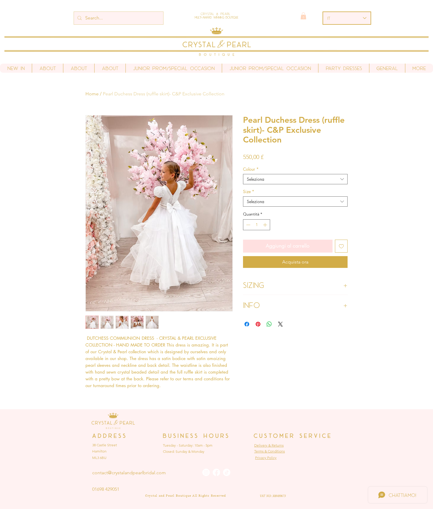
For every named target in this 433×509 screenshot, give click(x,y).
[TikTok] (226, 472)
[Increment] (265, 225)
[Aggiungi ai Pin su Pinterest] (258, 324)
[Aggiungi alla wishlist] (341, 246)
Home (92, 94)
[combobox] (295, 179)
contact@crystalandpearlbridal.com (129, 472)
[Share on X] (280, 324)
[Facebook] (216, 472)
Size (248, 191)
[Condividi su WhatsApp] (269, 324)
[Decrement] (247, 225)
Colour (251, 169)
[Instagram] (206, 472)
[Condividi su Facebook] (246, 324)
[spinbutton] (256, 225)
